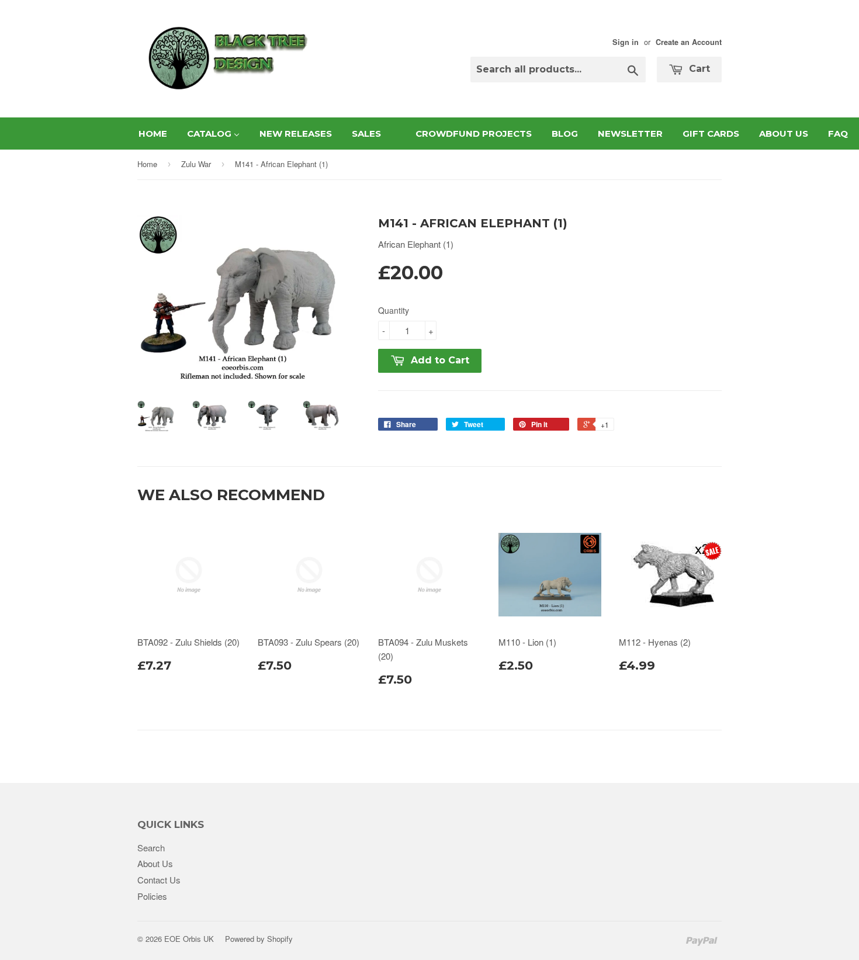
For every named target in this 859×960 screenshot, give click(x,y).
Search (151, 847)
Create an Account (689, 42)
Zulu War (196, 163)
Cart (698, 68)
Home (147, 163)
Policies (152, 896)
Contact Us (159, 880)
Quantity (393, 310)
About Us (155, 863)
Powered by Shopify (259, 938)
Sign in (625, 42)
